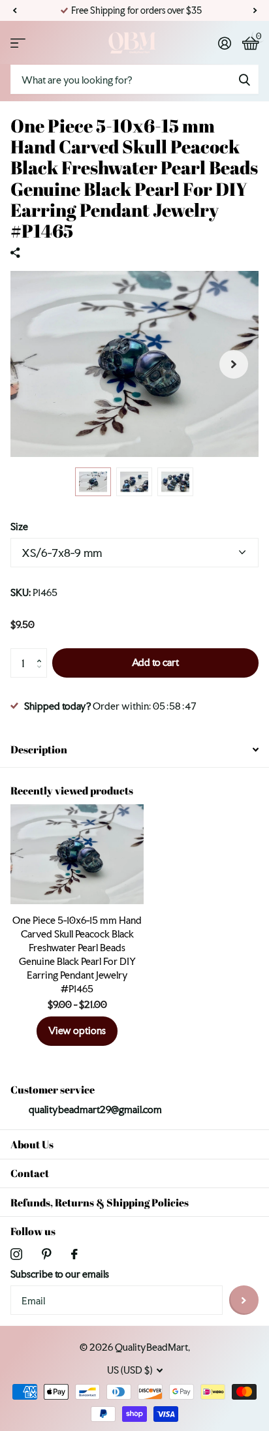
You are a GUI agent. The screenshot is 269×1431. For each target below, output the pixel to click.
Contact (29, 1173)
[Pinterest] (47, 1254)
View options (77, 1030)
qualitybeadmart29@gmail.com (95, 1109)
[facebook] (74, 1254)
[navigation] (93, 481)
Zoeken (244, 79)
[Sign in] (224, 43)
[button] (14, 10)
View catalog (17, 42)
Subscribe (244, 1300)
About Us (32, 1144)
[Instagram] (16, 1254)
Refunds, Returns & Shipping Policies (99, 1202)
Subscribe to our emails (59, 1274)
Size (19, 526)
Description (38, 749)
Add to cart (155, 662)
